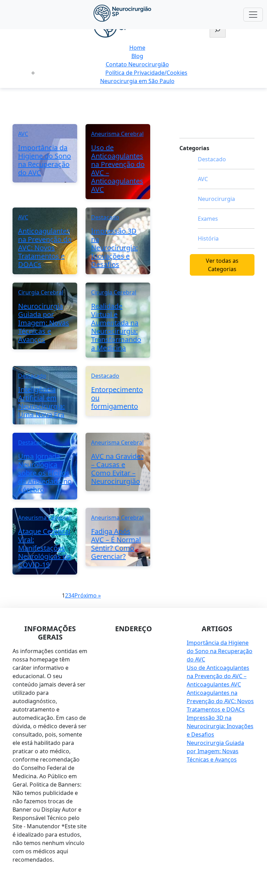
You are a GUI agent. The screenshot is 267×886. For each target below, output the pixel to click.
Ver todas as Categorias (222, 265)
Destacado (212, 159)
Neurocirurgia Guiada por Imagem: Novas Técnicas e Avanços (215, 751)
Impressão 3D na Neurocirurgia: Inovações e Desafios (220, 726)
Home (137, 47)
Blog (137, 56)
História (208, 238)
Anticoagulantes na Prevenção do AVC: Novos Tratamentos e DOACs (220, 701)
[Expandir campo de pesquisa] (218, 30)
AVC (203, 179)
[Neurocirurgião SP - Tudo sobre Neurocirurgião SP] (122, 13)
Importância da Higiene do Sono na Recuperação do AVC (219, 651)
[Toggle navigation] (253, 15)
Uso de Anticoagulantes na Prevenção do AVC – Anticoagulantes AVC (218, 676)
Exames (208, 218)
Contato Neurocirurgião (137, 64)
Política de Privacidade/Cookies (146, 72)
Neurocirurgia (216, 199)
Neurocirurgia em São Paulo (137, 81)
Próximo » (87, 595)
